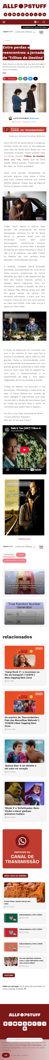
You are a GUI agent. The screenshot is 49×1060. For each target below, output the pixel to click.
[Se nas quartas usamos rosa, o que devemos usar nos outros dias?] (11, 961)
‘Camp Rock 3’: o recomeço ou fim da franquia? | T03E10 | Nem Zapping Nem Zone (22, 675)
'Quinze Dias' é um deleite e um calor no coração (20, 767)
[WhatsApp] (20, 78)
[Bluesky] (30, 78)
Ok (6, 1055)
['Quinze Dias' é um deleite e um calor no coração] (24, 751)
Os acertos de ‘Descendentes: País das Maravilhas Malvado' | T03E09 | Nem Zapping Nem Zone (22, 721)
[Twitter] (35, 78)
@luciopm (35, 118)
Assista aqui (24, 539)
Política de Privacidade (31, 1045)
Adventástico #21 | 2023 (30, 929)
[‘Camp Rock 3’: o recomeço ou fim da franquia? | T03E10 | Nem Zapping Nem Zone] (24, 657)
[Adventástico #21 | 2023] (11, 932)
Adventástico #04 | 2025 (30, 944)
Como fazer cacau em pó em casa (17, 902)
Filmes (21, 555)
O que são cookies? (20, 1055)
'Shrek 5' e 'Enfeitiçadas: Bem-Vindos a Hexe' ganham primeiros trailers (22, 811)
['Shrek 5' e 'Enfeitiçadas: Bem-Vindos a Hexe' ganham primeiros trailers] (24, 793)
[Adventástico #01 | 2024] (11, 918)
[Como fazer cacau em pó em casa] (24, 892)
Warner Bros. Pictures (15, 560)
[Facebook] (25, 78)
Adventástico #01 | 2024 (30, 915)
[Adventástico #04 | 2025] (11, 947)
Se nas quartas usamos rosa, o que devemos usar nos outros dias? (31, 960)
